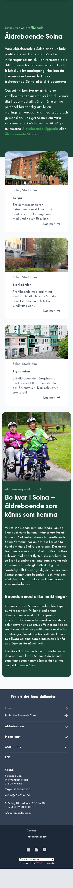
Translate (49, 863)
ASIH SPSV (13, 747)
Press (8, 708)
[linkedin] (44, 850)
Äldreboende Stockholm (24, 134)
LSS (8, 757)
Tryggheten (21, 371)
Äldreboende (14, 726)
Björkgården (22, 284)
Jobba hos (20, 715)
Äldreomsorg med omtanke (24, 489)
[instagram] (37, 850)
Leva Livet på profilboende (24, 28)
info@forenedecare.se (18, 813)
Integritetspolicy (37, 836)
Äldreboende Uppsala (40, 129)
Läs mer (49, 224)
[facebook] (29, 850)
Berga (17, 198)
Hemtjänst (13, 736)
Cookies (31, 830)
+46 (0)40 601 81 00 (17, 795)
